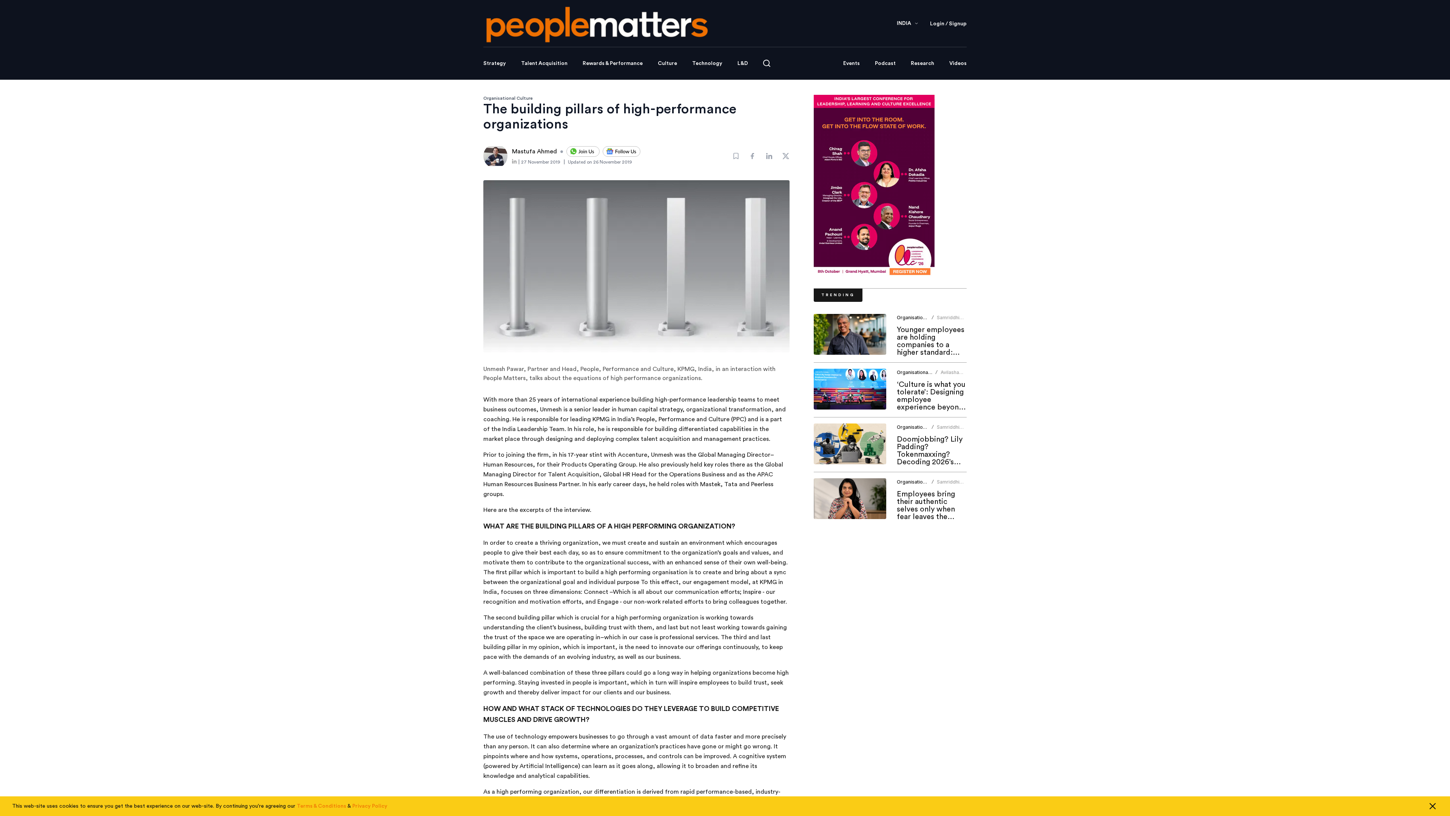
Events (851, 63)
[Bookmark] (736, 156)
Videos (958, 63)
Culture (667, 63)
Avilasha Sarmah (950, 375)
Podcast (885, 63)
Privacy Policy (369, 806)
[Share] (752, 156)
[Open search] (766, 63)
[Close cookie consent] (1432, 806)
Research (922, 63)
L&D (742, 63)
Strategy (494, 63)
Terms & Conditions (321, 806)
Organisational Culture (508, 98)
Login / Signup (948, 23)
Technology (707, 63)
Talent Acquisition (544, 63)
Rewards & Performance (613, 63)
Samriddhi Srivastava (948, 320)
